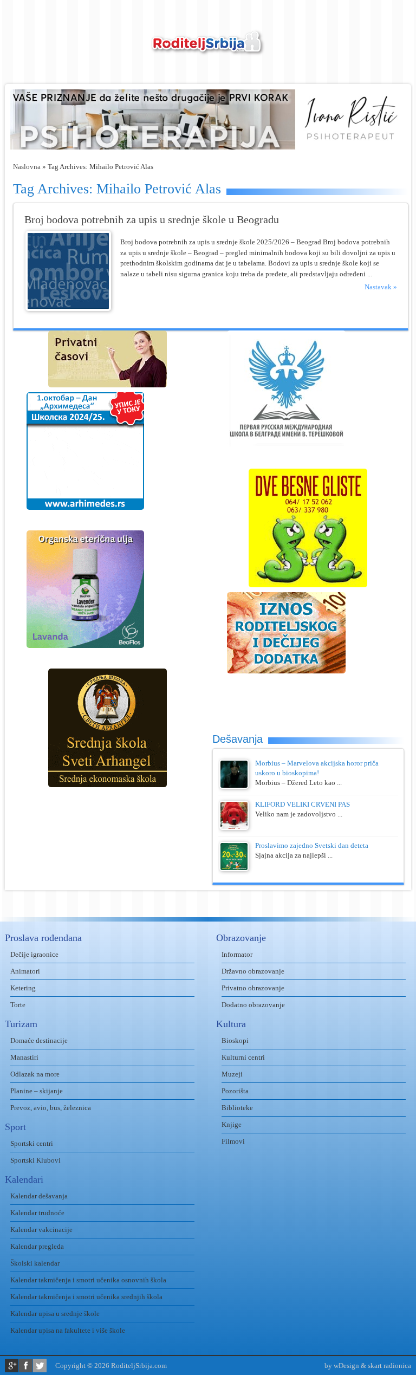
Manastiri (24, 1057)
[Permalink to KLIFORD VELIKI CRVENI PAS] (234, 827)
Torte (17, 1005)
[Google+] (11, 1365)
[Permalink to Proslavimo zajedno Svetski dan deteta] (234, 869)
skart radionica (389, 1365)
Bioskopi (235, 1040)
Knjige (232, 1124)
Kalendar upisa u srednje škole (55, 1313)
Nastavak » (381, 287)
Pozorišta (235, 1091)
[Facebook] (25, 1365)
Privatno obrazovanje (253, 988)
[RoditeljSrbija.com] (208, 49)
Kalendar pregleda (37, 1246)
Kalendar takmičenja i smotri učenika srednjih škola (86, 1297)
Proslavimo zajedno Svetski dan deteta (311, 845)
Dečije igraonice (34, 954)
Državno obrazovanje (253, 971)
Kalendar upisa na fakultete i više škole (67, 1330)
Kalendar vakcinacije (41, 1229)
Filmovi (233, 1141)
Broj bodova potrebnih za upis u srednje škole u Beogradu (151, 219)
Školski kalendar (35, 1263)
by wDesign (341, 1365)
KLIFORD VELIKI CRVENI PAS (302, 804)
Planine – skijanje (36, 1091)
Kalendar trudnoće (37, 1213)
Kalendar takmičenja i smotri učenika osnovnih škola (88, 1280)
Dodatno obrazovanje (253, 1005)
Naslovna (27, 167)
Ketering (23, 988)
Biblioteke (237, 1108)
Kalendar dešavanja (39, 1196)
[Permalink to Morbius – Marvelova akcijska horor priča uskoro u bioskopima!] (234, 786)
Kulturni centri (243, 1057)
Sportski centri (31, 1143)
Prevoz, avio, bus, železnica (50, 1108)
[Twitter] (40, 1365)
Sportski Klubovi (35, 1160)
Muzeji (232, 1074)
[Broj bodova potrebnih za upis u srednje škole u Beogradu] (68, 308)
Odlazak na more (35, 1074)
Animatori (25, 971)
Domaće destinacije (39, 1040)
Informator (237, 954)
